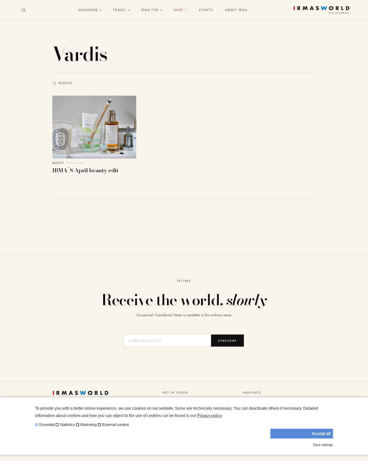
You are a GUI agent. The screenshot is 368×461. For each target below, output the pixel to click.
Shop (178, 10)
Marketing (88, 424)
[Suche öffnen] (24, 10)
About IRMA (236, 10)
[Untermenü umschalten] (99, 10)
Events (206, 10)
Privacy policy (209, 415)
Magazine (88, 10)
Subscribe (227, 341)
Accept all (321, 433)
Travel (119, 10)
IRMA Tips (150, 10)
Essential (46, 424)
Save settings (323, 445)
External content (115, 424)
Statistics (67, 424)
